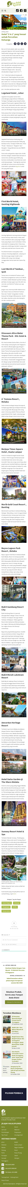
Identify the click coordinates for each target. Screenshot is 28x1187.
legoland (18, 166)
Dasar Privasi (5, 1180)
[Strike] (8, 944)
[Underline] (6, 944)
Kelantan (3, 1145)
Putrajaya (4, 1155)
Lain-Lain (3, 1130)
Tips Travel (4, 1135)
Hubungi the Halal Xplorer (14, 1002)
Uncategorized (18, 1135)
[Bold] (3, 944)
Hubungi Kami (14, 1177)
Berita (3, 1127)
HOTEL (15, 907)
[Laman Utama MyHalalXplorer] (14, 4)
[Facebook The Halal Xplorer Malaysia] (21, 10)
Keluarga (16, 903)
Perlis (3, 1153)
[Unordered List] (12, 944)
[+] (15, 944)
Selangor (16, 1158)
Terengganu (4, 1161)
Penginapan (6, 907)
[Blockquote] (14, 944)
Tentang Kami (5, 1177)
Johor (3, 1142)
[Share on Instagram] (18, 44)
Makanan (16, 1130)
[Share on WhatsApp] (22, 44)
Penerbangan (5, 1132)
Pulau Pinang (18, 1153)
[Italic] (5, 944)
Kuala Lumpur (18, 1145)
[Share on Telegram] (25, 44)
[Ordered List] (10, 944)
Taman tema (6, 911)
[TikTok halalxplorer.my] (17, 10)
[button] (2, 10)
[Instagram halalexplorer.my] (25, 10)
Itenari (16, 1127)
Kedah (16, 1142)
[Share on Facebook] (15, 44)
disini (14, 894)
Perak (16, 1150)
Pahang (3, 1150)
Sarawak (3, 1158)
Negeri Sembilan (19, 1147)
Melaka (3, 1147)
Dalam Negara (7, 903)
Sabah (16, 1155)
